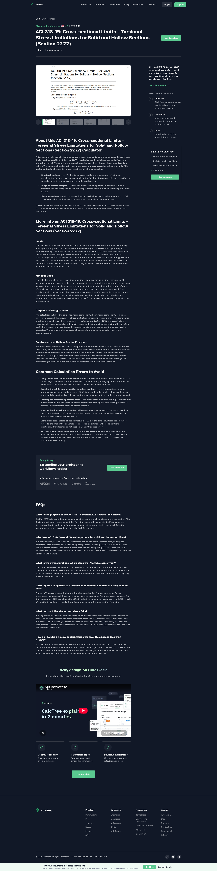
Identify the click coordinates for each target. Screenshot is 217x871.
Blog (163, 819)
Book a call (166, 831)
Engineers (115, 815)
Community (141, 834)
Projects (89, 819)
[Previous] (38, 122)
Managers (115, 819)
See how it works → (166, 867)
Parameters (91, 815)
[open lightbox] (83, 90)
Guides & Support (144, 825)
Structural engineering (48, 26)
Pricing (126, 4)
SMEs (113, 827)
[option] (83, 90)
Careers (165, 823)
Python (88, 831)
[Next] (128, 122)
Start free (150, 867)
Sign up (180, 4)
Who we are (167, 815)
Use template (171, 38)
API (87, 835)
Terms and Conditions (81, 857)
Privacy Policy (100, 857)
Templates (115, 4)
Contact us (166, 827)
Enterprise (116, 823)
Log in (167, 4)
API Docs (140, 830)
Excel (88, 827)
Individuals (116, 831)
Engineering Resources (141, 820)
